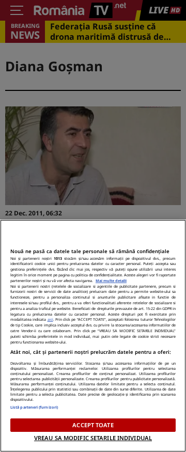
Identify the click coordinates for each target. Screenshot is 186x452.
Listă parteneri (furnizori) (34, 407)
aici (50, 319)
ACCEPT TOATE (92, 425)
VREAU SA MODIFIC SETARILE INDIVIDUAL (93, 438)
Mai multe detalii (111, 280)
